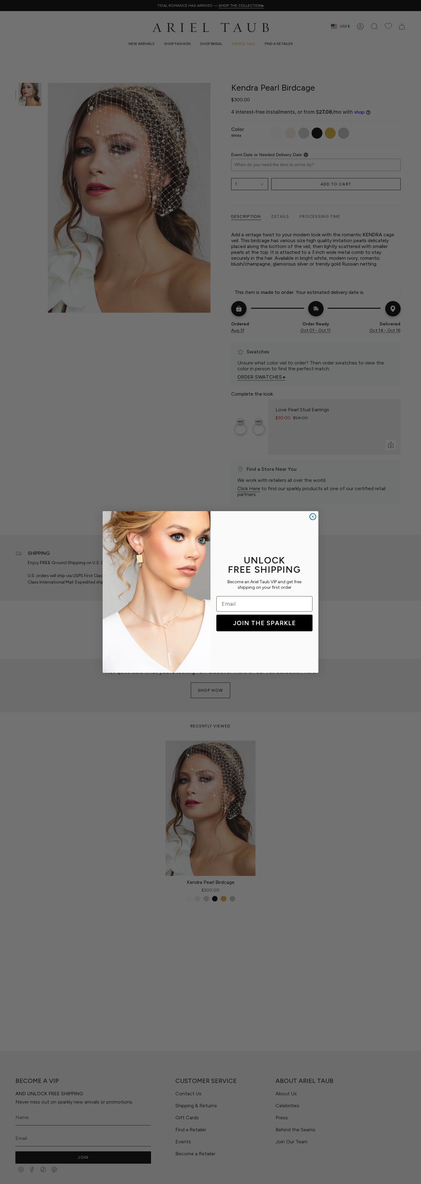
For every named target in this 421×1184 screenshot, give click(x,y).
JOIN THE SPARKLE (264, 623)
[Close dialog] (313, 517)
